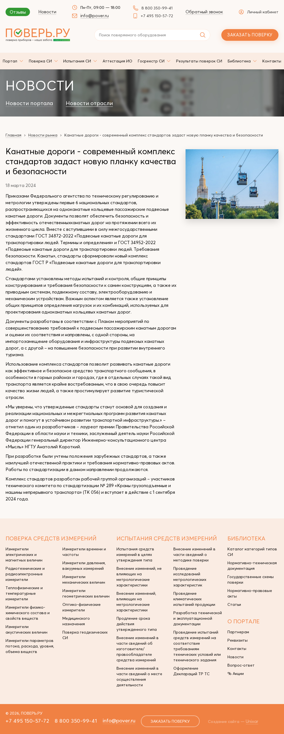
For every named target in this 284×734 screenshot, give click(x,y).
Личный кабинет (262, 11)
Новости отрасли (89, 103)
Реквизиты (237, 640)
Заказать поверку (249, 34)
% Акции (235, 673)
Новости (47, 11)
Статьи (234, 604)
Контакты (236, 648)
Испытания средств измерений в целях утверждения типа (135, 554)
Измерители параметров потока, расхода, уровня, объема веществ (30, 646)
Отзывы (18, 12)
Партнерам (238, 631)
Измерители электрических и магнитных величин (24, 554)
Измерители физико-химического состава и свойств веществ (28, 613)
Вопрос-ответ (241, 665)
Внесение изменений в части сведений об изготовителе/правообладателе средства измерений (137, 648)
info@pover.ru (94, 15)
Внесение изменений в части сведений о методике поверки (194, 554)
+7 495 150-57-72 (157, 15)
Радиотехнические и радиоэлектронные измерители (25, 574)
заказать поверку (170, 721)
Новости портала (29, 103)
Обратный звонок (204, 11)
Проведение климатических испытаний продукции (194, 599)
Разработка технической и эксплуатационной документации (197, 618)
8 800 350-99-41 (157, 8)
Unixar (252, 721)
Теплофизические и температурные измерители (24, 593)
